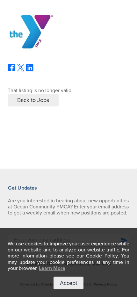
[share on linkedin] (30, 70)
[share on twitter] (21, 70)
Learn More (52, 268)
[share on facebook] (11, 70)
